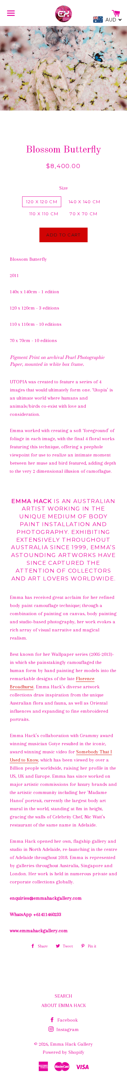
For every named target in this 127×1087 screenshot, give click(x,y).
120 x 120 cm (41, 201)
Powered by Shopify (63, 1052)
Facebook (67, 1020)
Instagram (67, 1029)
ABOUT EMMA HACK (63, 1005)
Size (63, 188)
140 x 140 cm (85, 201)
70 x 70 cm (83, 213)
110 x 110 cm (44, 213)
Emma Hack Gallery (71, 1044)
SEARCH (63, 996)
